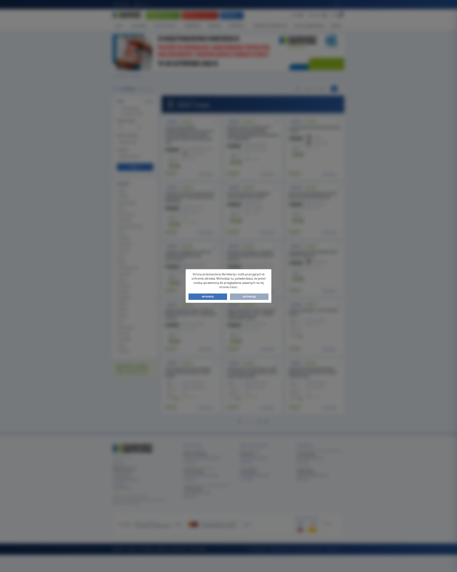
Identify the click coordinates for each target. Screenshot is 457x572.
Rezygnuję (249, 296)
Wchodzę (208, 296)
